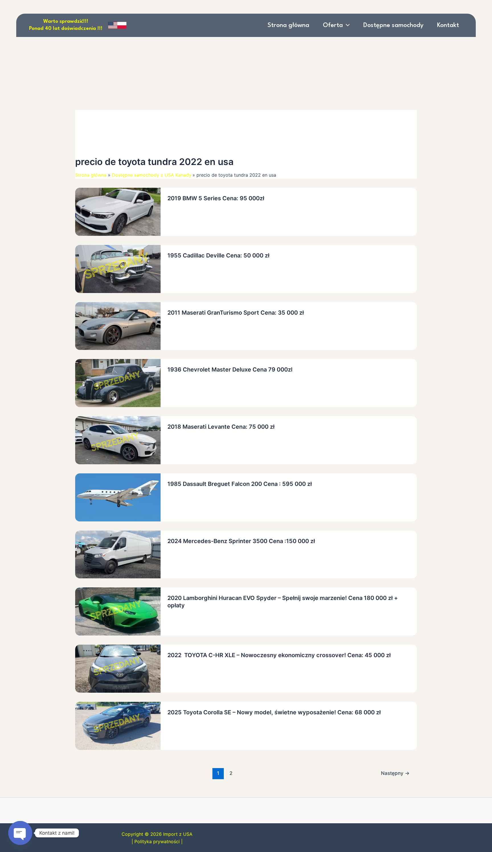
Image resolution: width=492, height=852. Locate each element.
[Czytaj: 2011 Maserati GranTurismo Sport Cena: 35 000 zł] (118, 325)
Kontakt (448, 25)
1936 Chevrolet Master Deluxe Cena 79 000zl (229, 369)
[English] (112, 25)
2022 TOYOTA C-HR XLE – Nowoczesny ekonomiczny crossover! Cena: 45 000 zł (279, 655)
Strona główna (288, 25)
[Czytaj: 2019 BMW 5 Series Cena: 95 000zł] (118, 211)
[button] (346, 25)
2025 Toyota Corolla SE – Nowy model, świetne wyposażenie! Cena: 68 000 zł (274, 712)
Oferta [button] (333, 25)
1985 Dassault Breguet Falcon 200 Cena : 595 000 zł (239, 483)
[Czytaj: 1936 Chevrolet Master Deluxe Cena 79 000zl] (118, 382)
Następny (395, 773)
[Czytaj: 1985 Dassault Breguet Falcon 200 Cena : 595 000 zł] (118, 497)
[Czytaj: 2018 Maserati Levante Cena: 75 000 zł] (118, 440)
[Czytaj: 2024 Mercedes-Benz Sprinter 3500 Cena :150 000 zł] (118, 554)
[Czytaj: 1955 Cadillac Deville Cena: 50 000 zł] (118, 268)
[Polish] (121, 25)
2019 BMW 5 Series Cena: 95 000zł (215, 198)
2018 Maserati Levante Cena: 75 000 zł (220, 426)
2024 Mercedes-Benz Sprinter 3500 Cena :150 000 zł (241, 541)
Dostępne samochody (393, 25)
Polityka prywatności (157, 841)
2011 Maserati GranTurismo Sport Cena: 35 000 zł (235, 312)
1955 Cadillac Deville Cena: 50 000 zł (218, 255)
